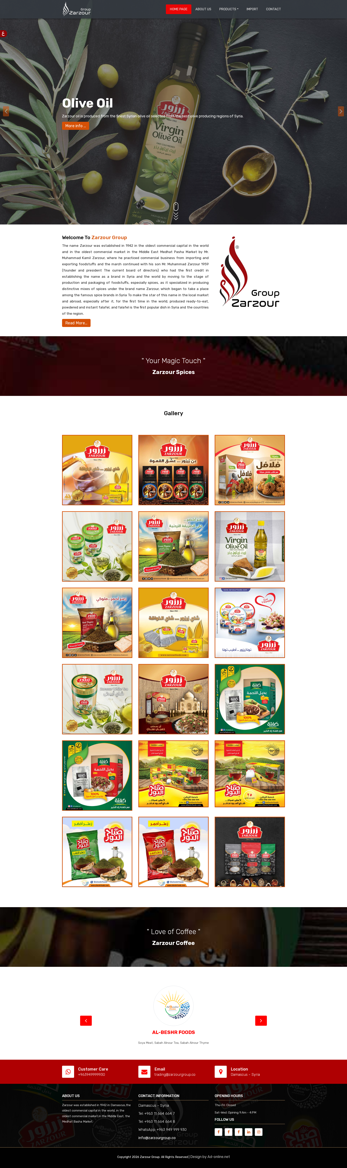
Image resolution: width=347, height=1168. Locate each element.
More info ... (75, 124)
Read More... (76, 323)
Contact (273, 9)
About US (203, 9)
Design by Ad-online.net (210, 1157)
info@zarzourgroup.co (157, 1138)
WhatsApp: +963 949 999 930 (162, 1129)
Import (252, 9)
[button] (86, 1021)
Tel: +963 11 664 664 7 (156, 1113)
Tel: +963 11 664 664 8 (156, 1121)
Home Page (178, 9)
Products (227, 9)
